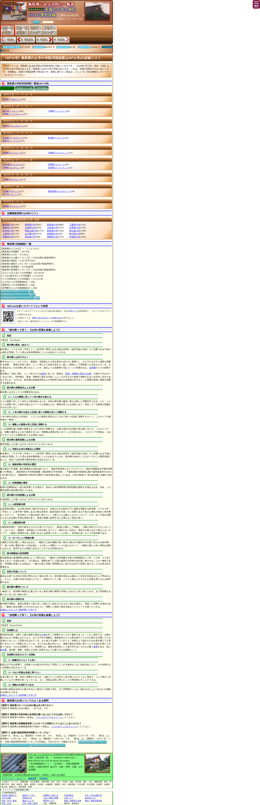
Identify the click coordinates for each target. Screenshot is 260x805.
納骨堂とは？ (49, 801)
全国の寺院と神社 (11, 47)
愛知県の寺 (52, 224)
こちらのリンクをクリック (49, 717)
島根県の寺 (52, 231)
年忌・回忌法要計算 (93, 795)
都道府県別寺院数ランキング (14, 291)
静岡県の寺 (30, 224)
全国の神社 (39, 47)
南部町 (12, 153)
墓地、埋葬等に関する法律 (78, 374)
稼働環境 (32, 778)
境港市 (13, 126)
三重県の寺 (74, 224)
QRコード (73, 311)
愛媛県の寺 (8, 237)
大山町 (13, 138)
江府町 (57, 111)
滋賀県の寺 (8, 227)
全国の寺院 (84, 47)
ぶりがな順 (7, 88)
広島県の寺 (8, 234)
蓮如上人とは (28, 801)
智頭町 (56, 138)
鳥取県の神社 (62, 47)
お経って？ (69, 798)
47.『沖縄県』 (60, 40)
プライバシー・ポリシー (13, 778)
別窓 (31, 291)
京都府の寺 (30, 227)
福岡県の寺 (52, 237)
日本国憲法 (69, 795)
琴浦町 (13, 114)
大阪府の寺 (52, 227)
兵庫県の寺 (74, 227)
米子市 (10, 194)
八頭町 (11, 191)
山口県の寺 (30, 234)
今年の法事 (6, 798)
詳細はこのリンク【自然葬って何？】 (18, 695)
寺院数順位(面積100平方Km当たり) (17, 297)
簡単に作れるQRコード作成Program (47, 318)
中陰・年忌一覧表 (9, 801)
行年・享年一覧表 (30, 803)
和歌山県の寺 (31, 231)
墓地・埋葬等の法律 (72, 801)
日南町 (58, 153)
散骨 (43, 374)
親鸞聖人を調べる (50, 795)
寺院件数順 (41, 88)
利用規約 (43, 778)
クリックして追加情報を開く (16, 790)
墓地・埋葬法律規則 (93, 801)
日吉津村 (12, 164)
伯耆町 (12, 167)
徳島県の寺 (52, 234)
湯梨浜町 (59, 191)
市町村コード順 (24, 88)
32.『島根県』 (43, 40)
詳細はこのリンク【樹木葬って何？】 (18, 610)
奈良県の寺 (8, 231)
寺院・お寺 (6, 803)
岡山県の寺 (74, 231)
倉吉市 (11, 111)
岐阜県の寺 (8, 224)
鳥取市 (11, 141)
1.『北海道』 (9, 40)
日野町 (56, 164)
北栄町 (58, 167)
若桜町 (12, 206)
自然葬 (92, 368)
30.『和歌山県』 (27, 40)
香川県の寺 (74, 234)
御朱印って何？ (29, 795)
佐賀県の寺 (74, 237)
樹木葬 (3, 650)
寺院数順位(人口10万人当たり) (15, 294)
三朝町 (12, 179)
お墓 (43, 634)
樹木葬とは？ (90, 798)
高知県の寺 (30, 237)
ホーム (36, 22)
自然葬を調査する (9, 795)
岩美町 (12, 99)
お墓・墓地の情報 (50, 798)
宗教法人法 (27, 798)
